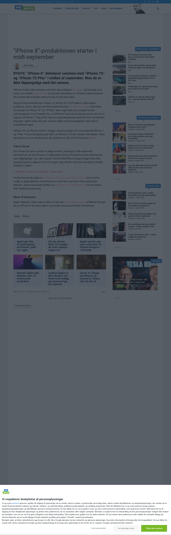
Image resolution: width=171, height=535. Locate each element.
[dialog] (85, 510)
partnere (15, 503)
